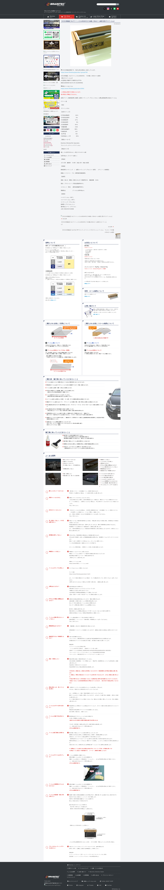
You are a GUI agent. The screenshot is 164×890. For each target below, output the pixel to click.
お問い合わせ (48, 163)
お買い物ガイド (96, 314)
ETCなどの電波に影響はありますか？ (109, 465)
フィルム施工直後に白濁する (107, 477)
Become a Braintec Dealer (97, 871)
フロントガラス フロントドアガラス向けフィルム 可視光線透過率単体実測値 (87, 652)
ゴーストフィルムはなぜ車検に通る (77, 646)
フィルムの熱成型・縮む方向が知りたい (109, 482)
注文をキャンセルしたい (68, 463)
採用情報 (47, 161)
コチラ (78, 551)
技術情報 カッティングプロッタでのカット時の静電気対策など (84, 856)
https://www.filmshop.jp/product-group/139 (74, 72)
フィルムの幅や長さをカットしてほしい (109, 466)
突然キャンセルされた (68, 461)
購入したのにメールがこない (69, 459)
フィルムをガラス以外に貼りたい (108, 473)
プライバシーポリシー (108, 875)
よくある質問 (48, 157)
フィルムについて (49, 155)
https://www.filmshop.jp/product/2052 (72, 88)
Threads (91, 885)
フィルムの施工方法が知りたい (107, 475)
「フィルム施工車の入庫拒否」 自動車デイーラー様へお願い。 (84, 648)
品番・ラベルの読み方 (97, 868)
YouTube (109, 885)
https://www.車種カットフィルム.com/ (79, 563)
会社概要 (47, 159)
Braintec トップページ (75, 865)
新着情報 (70, 875)
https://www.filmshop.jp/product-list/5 (79, 574)
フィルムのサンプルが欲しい (107, 461)
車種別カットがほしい (105, 459)
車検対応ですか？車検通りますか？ (108, 470)
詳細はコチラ (53, 300)
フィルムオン (95, 744)
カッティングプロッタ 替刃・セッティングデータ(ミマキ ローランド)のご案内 (87, 854)
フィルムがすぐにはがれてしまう (108, 479)
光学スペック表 (72, 868)
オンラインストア (73, 881)
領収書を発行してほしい (68, 468)
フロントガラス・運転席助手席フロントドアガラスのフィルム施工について (86, 654)
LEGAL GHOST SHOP (107, 881)
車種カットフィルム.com (90, 881)
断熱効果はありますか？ (106, 468)
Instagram (81, 885)
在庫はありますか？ (105, 463)
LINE (100, 885)
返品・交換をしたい (67, 473)
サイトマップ (48, 166)
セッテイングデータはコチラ (86, 846)
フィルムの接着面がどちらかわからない (109, 481)
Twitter (71, 885)
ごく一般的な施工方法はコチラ (76, 726)
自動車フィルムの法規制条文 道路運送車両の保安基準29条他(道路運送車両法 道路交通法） (90, 650)
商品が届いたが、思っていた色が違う (71, 475)
